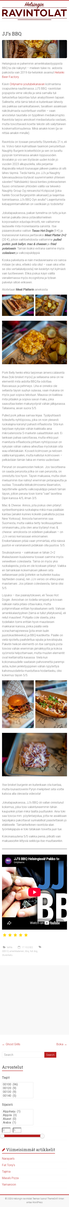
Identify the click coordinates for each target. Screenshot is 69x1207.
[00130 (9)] (18, 1092)
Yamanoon (9, 1184)
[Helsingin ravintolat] (34, 11)
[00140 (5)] (18, 1096)
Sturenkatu (7, 955)
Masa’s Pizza (10, 1178)
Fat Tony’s (8, 1165)
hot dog (33, 951)
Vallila (9, 947)
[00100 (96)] (18, 1084)
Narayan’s (8, 1158)
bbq (27, 951)
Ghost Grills (11, 1044)
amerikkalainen (17, 951)
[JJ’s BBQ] (34, 41)
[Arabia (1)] (18, 1122)
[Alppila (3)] (18, 1115)
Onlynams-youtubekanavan (27, 84)
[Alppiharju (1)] (18, 1111)
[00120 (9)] (18, 1088)
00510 (5, 951)
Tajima (6, 1171)
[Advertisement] (34, 1000)
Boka (61, 1044)
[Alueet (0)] (18, 1119)
